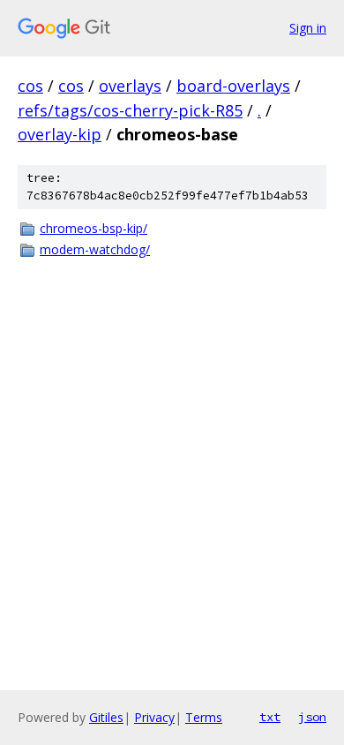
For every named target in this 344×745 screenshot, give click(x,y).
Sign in (307, 27)
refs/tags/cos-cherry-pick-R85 (130, 110)
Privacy (154, 717)
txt (269, 717)
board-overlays (233, 85)
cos (30, 85)
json (312, 717)
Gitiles (106, 717)
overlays (130, 85)
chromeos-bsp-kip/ (93, 228)
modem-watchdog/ (95, 249)
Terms (203, 717)
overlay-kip (59, 134)
